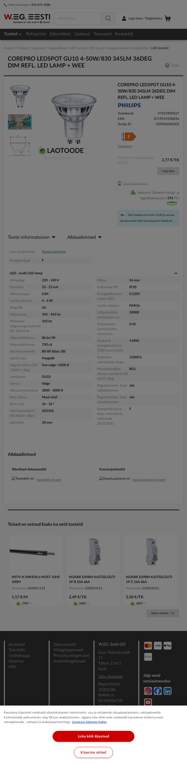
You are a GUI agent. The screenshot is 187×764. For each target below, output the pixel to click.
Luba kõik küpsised (93, 736)
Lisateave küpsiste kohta (89, 722)
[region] (93, 735)
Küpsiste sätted (93, 752)
